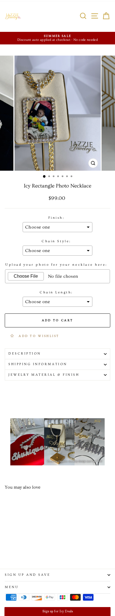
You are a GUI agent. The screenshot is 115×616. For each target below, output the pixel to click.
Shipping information (37, 364)
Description (24, 353)
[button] (57, 611)
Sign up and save (28, 575)
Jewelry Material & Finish (43, 375)
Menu (12, 587)
